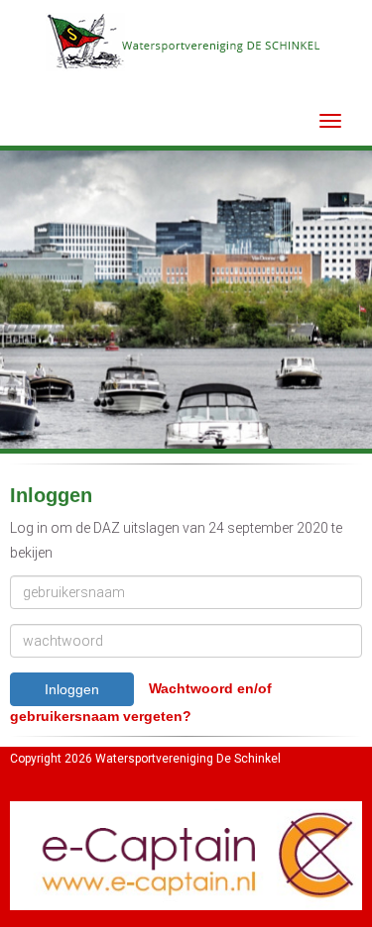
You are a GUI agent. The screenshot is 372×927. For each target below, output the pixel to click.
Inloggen (72, 689)
